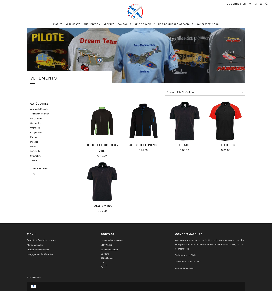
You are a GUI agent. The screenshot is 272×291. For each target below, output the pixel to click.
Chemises (35, 128)
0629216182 (106, 245)
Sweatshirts (36, 156)
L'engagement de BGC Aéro (40, 254)
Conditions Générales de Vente (41, 240)
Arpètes (109, 24)
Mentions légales (35, 245)
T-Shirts (33, 160)
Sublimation (92, 24)
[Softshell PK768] (143, 121)
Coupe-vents (36, 132)
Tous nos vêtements (39, 113)
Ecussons (124, 24)
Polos (33, 146)
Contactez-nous (207, 24)
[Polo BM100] (102, 181)
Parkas (33, 137)
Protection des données (38, 249)
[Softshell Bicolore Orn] (102, 121)
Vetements (73, 24)
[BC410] (184, 121)
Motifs (58, 24)
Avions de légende (39, 109)
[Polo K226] (225, 121)
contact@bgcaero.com (112, 240)
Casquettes (35, 123)
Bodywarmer (36, 118)
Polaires (34, 142)
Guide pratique (144, 24)
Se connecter (236, 4)
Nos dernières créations (175, 24)
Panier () (255, 4)
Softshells (35, 151)
